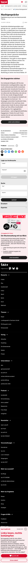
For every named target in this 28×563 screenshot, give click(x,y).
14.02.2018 (24, 130)
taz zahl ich (4, 372)
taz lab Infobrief (5, 436)
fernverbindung (5, 399)
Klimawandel (4, 328)
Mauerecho (4, 406)
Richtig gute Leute (6, 324)
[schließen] (25, 529)
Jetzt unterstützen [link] (14, 122)
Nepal (2, 316)
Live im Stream (5, 454)
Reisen (3, 496)
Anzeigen (3, 507)
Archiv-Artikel (7, 9)
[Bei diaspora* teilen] (19, 151)
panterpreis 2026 (5, 384)
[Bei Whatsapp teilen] (16, 151)
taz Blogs (3, 473)
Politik (2, 279)
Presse (3, 354)
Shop (2, 504)
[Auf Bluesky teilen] (9, 151)
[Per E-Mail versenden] (2, 151)
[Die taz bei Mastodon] (10, 269)
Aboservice (4, 522)
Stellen (3, 350)
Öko (2, 283)
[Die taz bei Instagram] (17, 269)
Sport (2, 294)
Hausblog (3, 343)
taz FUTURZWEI (5, 477)
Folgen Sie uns (4, 268)
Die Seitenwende (5, 346)
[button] (26, 2)
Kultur (2, 290)
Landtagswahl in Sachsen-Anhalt (10, 320)
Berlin (2, 298)
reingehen (3, 413)
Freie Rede (4, 410)
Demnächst (4, 447)
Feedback (3, 519)
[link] (2, 6)
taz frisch (3, 428)
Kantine (3, 500)
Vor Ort (3, 451)
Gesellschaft (4, 287)
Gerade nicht (20, 529)
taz (4, 264)
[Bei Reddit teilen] (23, 151)
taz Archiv (3, 485)
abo (2, 365)
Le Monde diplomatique (7, 481)
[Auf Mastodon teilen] (5, 151)
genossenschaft (5, 369)
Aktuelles (3, 339)
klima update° (5, 402)
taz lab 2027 (4, 462)
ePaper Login (4, 526)
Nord (2, 301)
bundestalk (4, 395)
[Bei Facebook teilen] (12, 151)
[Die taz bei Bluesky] (13, 269)
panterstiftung (5, 380)
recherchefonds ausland (7, 376)
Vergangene (4, 458)
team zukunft (4, 425)
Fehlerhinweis (11, 145)
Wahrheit (3, 305)
